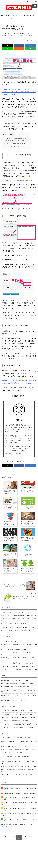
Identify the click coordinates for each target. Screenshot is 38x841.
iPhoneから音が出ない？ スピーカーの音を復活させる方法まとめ (18, 700)
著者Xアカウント (9, 453)
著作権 (32, 35)
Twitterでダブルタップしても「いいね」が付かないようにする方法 (18, 766)
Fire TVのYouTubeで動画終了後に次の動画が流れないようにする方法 (19, 798)
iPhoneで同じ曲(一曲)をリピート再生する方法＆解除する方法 (17, 683)
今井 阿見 (32, 40)
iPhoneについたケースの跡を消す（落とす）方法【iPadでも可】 (18, 680)
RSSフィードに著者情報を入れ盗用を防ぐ (16, 138)
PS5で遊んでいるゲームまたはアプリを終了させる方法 (15, 630)
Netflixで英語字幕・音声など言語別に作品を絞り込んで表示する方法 (19, 724)
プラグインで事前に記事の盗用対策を (15, 143)
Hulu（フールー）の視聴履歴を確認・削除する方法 (14, 720)
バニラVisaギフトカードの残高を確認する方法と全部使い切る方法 (18, 749)
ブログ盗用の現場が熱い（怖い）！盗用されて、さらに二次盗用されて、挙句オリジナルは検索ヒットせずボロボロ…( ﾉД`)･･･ (19, 91)
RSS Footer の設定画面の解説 (14, 140)
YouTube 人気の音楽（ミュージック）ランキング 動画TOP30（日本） (19, 789)
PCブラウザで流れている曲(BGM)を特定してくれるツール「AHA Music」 (19, 820)
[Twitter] (7, 45)
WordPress (28, 15)
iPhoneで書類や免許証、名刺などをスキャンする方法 (15, 686)
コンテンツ (16, 35)
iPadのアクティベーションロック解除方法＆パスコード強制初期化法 (19, 814)
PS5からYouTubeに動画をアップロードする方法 (13, 624)
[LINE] (7, 48)
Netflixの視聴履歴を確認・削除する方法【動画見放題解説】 (16, 714)
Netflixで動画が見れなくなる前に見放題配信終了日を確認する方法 (18, 727)
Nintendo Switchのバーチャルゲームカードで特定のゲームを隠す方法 (19, 825)
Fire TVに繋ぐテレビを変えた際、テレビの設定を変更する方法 (20, 793)
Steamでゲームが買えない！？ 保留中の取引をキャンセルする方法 (18, 612)
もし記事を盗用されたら (13, 146)
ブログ (21, 35)
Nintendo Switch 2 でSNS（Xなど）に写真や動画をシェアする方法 (18, 666)
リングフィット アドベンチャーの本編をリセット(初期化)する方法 (18, 615)
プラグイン (27, 35)
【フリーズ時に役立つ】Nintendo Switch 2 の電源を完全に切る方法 (19, 669)
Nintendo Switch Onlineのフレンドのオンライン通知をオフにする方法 (19, 809)
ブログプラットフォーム (15, 15)
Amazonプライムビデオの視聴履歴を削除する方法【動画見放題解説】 (19, 803)
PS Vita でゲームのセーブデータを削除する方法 (13, 649)
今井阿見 (19, 420)
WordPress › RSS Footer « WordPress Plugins (17, 180)
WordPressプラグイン (6, 18)
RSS (5, 35)
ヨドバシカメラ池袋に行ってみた (9, 641)
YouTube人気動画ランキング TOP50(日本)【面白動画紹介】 (17, 738)
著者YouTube (17, 453)
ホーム (4, 15)
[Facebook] (19, 45)
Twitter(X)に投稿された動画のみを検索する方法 (13, 746)
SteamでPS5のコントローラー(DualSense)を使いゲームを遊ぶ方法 (18, 627)
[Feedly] (30, 48)
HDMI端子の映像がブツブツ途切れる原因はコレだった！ (15, 753)
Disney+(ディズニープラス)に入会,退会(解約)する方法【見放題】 (18, 717)
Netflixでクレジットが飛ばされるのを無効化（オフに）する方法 (18, 710)
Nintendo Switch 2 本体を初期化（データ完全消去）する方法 (17, 663)
